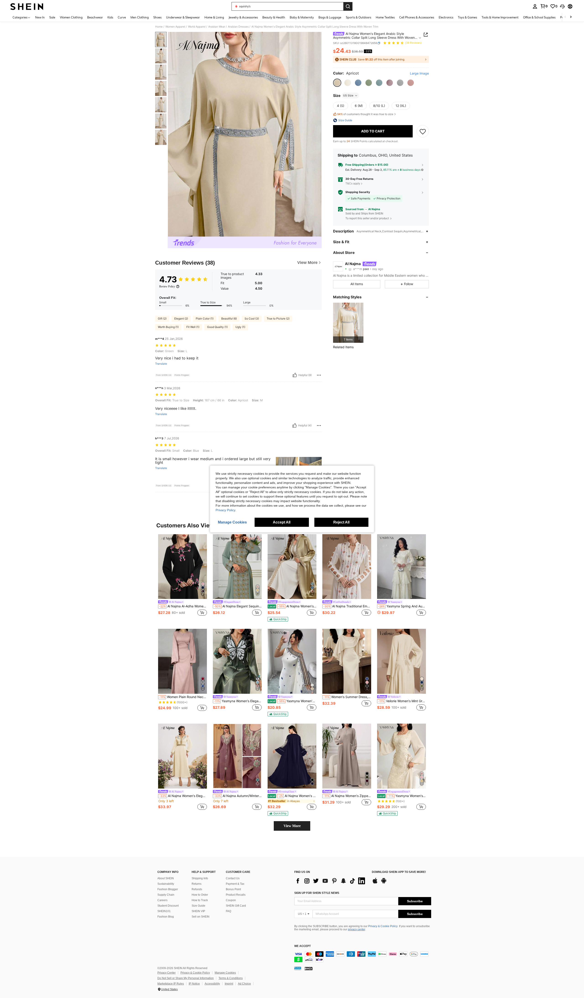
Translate (161, 363)
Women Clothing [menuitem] (71, 17)
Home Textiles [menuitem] (385, 17)
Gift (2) (162, 318)
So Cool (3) (252, 318)
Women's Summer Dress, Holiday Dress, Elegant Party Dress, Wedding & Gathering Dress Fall (347, 697)
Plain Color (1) (205, 318)
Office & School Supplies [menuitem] (539, 17)
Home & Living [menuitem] (214, 17)
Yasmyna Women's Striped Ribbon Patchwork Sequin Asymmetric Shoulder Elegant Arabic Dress (292, 701)
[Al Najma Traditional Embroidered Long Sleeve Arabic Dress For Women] (346, 566)
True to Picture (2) (278, 318)
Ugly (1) (240, 327)
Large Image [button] (419, 73)
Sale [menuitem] (52, 17)
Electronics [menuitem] (446, 17)
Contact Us (233, 878)
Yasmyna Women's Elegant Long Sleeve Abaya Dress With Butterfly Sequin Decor (238, 701)
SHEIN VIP (198, 911)
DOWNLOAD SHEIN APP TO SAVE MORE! (399, 872)
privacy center (356, 929)
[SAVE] (423, 131)
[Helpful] (294, 375)
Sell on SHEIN (200, 916)
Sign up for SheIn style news (316, 893)
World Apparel (197, 26)
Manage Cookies (225, 972)
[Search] (347, 6)
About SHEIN (165, 878)
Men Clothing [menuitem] (139, 17)
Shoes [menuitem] (157, 17)
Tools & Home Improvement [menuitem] (500, 17)
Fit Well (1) (192, 327)
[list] (330, 880)
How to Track (200, 900)
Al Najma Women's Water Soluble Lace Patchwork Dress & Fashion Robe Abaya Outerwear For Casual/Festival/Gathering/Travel (292, 606)
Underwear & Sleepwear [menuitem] (183, 17)
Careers (162, 900)
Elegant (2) (181, 318)
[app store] (375, 883)
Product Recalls (235, 894)
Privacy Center (166, 972)
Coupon (231, 900)
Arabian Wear (216, 26)
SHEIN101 (164, 911)
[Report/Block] (319, 375)
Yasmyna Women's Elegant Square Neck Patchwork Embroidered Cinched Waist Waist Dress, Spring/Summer (402, 796)
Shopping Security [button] (357, 192)
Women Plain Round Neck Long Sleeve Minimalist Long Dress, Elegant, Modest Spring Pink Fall (183, 697)
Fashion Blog (165, 916)
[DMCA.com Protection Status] (309, 968)
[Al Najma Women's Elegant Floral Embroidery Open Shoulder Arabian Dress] (182, 756)
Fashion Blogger (167, 889)
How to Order (200, 894)
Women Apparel (175, 26)
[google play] (384, 883)
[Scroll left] (565, 17)
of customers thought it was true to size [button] (365, 114)
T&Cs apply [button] (352, 183)
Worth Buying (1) (168, 327)
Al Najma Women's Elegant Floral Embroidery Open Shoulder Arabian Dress (183, 796)
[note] (278, 619)
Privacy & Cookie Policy (383, 926)
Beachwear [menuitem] (95, 17)
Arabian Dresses (238, 26)
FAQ (228, 911)
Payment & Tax (235, 883)
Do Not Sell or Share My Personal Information (185, 978)
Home (159, 26)
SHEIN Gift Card (236, 905)
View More (292, 826)
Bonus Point (233, 889)
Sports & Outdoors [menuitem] (358, 17)
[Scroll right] (570, 17)
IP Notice (194, 983)
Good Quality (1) (217, 327)
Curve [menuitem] (122, 17)
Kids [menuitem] (110, 17)
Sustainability (165, 883)
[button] (562, 6)
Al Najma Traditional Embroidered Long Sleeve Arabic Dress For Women (347, 606)
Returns (196, 883)
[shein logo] (26, 6)
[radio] (337, 83)
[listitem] (348, 323)
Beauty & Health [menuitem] (273, 17)
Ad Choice (244, 983)
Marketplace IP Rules (170, 983)
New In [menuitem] (40, 17)
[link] (544, 6)
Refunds (197, 889)
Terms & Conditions (231, 978)
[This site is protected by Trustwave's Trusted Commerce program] (297, 968)
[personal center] (535, 6)
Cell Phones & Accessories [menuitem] (416, 17)
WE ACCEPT (302, 946)
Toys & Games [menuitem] (467, 17)
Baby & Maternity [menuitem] (302, 17)
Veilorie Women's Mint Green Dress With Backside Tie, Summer (402, 701)
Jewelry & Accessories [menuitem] (243, 17)
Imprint (229, 983)
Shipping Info (200, 878)
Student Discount (168, 905)
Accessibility (212, 983)
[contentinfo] (362, 956)
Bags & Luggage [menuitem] (329, 17)
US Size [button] (348, 95)
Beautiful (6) (229, 318)
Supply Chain (165, 894)
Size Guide (198, 905)
